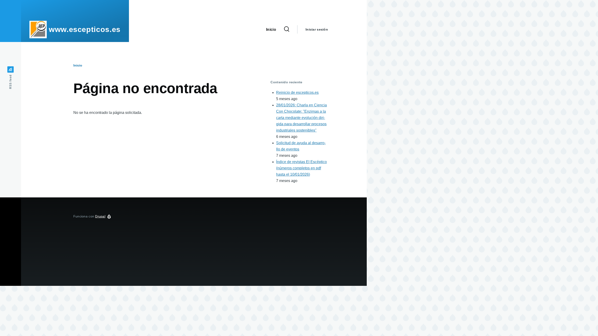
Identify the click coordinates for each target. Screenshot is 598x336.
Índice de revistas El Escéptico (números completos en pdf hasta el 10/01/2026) (301, 168)
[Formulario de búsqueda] (286, 29)
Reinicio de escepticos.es (297, 92)
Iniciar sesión (317, 29)
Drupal (100, 216)
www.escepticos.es (85, 29)
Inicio (77, 65)
